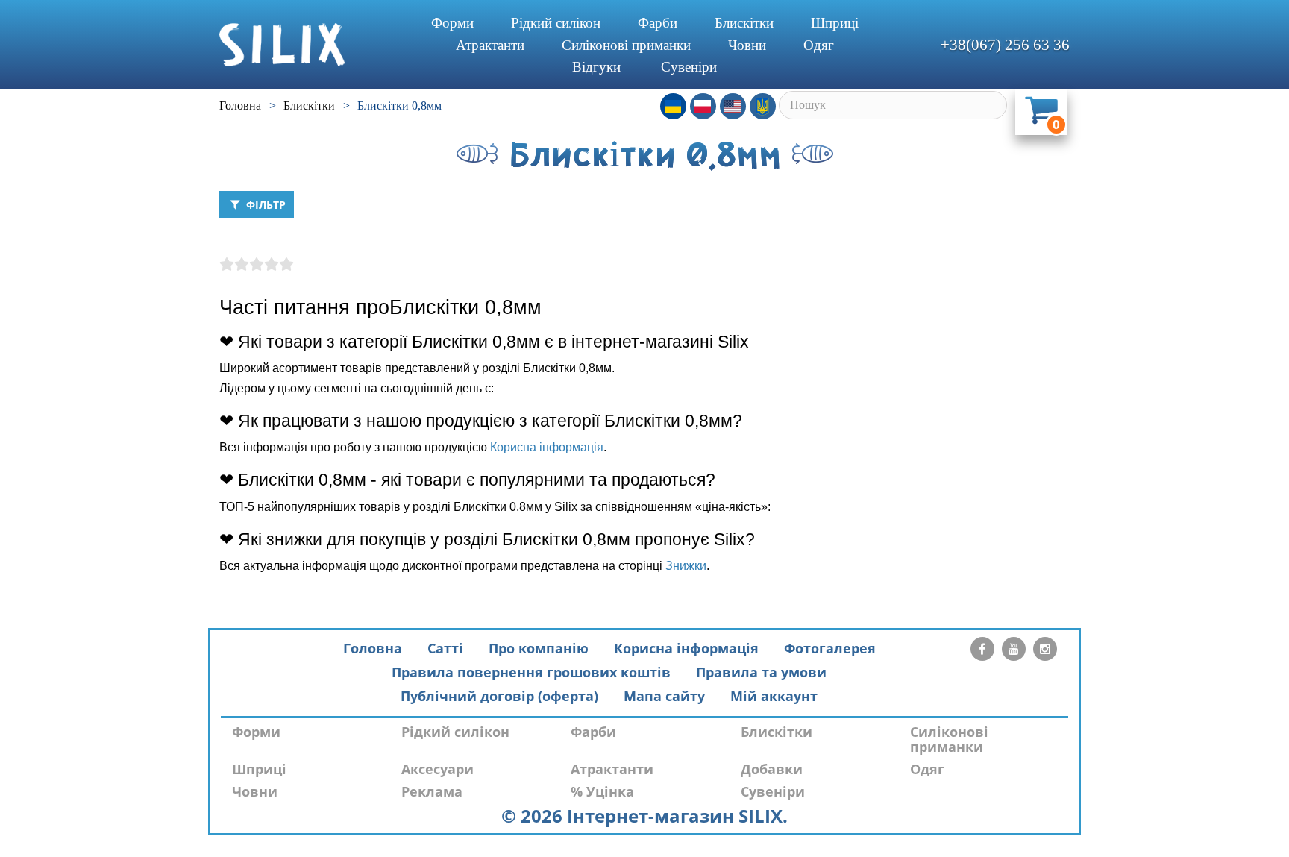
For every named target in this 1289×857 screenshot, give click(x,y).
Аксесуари (437, 769)
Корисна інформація (546, 447)
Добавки (772, 769)
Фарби (657, 23)
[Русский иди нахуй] (763, 106)
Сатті (445, 648)
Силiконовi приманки (626, 45)
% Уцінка (602, 791)
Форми (452, 23)
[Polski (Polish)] (703, 106)
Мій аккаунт (774, 696)
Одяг (818, 45)
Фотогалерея (830, 648)
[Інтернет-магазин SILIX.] (309, 44)
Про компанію (539, 648)
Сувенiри (689, 67)
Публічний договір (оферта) (499, 696)
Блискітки (744, 23)
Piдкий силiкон (555, 23)
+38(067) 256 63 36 (1005, 45)
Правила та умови (761, 672)
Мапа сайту (664, 696)
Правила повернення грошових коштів (531, 672)
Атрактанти (490, 45)
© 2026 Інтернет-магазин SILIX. (644, 815)
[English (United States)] (733, 106)
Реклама (431, 791)
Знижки (685, 565)
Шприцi (835, 23)
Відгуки (596, 67)
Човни (747, 45)
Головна (372, 648)
